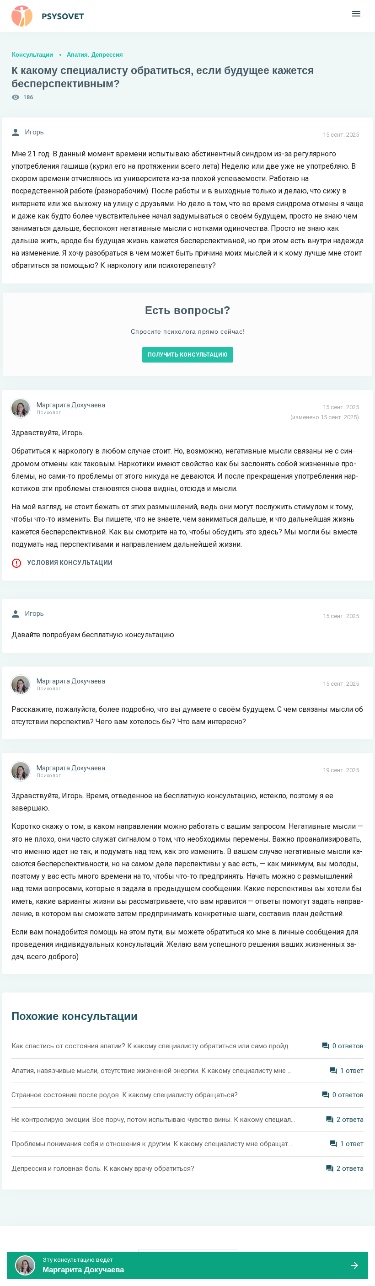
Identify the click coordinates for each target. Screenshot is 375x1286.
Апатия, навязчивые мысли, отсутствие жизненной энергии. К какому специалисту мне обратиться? (153, 1071)
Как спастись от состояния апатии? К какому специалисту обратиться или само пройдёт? (153, 1046)
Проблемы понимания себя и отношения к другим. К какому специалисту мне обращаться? (153, 1144)
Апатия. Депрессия (95, 54)
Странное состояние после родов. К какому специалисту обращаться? (124, 1095)
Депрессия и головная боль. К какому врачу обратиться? (102, 1168)
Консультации (32, 54)
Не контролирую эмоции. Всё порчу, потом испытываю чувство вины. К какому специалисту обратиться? (153, 1119)
